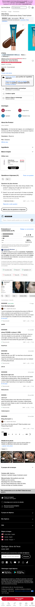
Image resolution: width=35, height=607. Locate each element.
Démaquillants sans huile (17, 478)
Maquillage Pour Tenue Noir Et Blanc (11, 481)
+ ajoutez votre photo (7, 446)
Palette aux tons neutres (7, 480)
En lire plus (4, 318)
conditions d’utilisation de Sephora (23, 589)
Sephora (12, 473)
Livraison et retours (11, 84)
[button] (25, 55)
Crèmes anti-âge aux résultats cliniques (12, 485)
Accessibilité (4, 591)
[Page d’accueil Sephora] (5, 7)
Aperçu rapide (4, 164)
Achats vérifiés (23, 296)
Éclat (27, 20)
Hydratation (4, 21)
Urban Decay (5, 14)
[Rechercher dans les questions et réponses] (2, 179)
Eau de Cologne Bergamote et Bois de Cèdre (13, 483)
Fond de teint (16, 11)
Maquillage (4, 11)
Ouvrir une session (11, 81)
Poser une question (28, 175)
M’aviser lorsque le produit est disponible (13, 167)
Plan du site (11, 591)
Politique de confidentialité (7, 589)
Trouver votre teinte (6, 73)
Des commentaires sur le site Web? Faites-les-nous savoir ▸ (16, 491)
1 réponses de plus (8, 201)
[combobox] (19, 7)
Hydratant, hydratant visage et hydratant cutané (14, 475)
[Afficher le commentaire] (6, 287)
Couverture (22, 20)
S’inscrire (26, 556)
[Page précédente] (1, 434)
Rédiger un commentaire (27, 229)
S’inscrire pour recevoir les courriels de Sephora (15, 553)
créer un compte (22, 81)
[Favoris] (29, 7)
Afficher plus (4, 142)
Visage (9, 11)
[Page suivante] (30, 434)
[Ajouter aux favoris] (32, 60)
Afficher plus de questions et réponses (14, 209)
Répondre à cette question (10, 204)
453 (27, 434)
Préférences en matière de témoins (23, 591)
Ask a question (15, 18)
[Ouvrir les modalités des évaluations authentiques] (16, 250)
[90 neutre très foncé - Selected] (3, 70)
